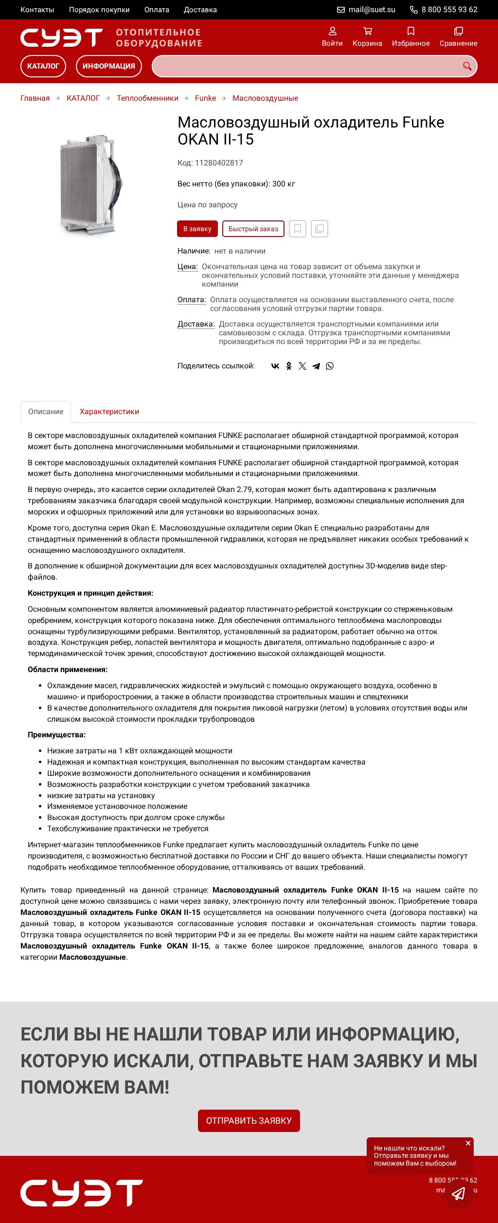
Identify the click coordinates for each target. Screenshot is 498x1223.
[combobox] (315, 66)
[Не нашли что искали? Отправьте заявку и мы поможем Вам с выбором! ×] (459, 1193)
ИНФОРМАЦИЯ (109, 66)
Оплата (156, 9)
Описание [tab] (45, 411)
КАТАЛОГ (43, 66)
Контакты (37, 9)
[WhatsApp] (330, 366)
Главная (35, 98)
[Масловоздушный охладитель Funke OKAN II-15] (91, 185)
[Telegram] (316, 366)
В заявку (197, 229)
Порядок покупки (99, 9)
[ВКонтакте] (275, 366)
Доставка (200, 9)
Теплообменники (147, 98)
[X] (302, 366)
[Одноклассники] (289, 366)
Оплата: (192, 299)
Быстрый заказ (253, 229)
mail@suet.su (372, 9)
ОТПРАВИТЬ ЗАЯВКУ (249, 1120)
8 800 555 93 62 (450, 9)
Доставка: (196, 324)
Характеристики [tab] (109, 411)
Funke (205, 98)
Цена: (188, 266)
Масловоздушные (265, 98)
